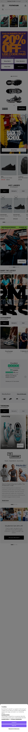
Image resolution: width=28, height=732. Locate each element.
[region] (14, 718)
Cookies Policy (5, 714)
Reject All (14, 725)
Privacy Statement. (16, 719)
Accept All (14, 722)
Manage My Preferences (14, 728)
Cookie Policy (5, 719)
